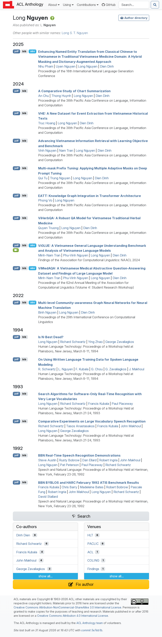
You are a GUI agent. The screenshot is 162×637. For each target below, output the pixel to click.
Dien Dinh (107, 66)
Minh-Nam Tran (49, 255)
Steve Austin (47, 460)
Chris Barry (69, 487)
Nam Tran (66, 150)
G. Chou (97, 369)
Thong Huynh (61, 96)
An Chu (43, 96)
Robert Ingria (108, 460)
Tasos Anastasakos (80, 426)
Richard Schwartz (73, 342)
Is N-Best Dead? (50, 337)
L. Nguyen (65, 369)
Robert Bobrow (117, 487)
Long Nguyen (87, 66)
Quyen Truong (48, 228)
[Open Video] (16, 250)
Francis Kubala (98, 404)
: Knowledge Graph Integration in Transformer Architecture (89, 196)
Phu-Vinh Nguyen (75, 255)
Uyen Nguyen (65, 66)
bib (24, 51)
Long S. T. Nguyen (75, 33)
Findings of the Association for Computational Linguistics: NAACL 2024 (89, 260)
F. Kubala (82, 369)
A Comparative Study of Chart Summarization (74, 91)
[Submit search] (155, 4)
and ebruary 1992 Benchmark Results (88, 482)
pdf (16, 51)
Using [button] (67, 5)
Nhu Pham (45, 66)
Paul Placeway (122, 404)
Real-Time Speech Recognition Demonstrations (79, 455)
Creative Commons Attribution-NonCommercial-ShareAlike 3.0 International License (67, 607)
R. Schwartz (47, 369)
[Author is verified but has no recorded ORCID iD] (51, 17)
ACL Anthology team (89, 623)
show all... (46, 576)
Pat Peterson (69, 465)
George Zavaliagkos (119, 342)
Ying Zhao (95, 342)
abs (32, 51)
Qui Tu (42, 178)
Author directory (135, 18)
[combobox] (134, 4)
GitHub (111, 5)
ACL (90, 552)
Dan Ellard (89, 460)
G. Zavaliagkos (115, 369)
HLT (90, 535)
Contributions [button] (86, 5)
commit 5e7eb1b (91, 630)
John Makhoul (131, 426)
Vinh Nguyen (47, 150)
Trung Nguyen (60, 178)
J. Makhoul (136, 369)
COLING (93, 560)
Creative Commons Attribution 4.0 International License (72, 615)
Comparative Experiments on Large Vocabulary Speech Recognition (92, 421)
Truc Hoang (46, 123)
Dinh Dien (23, 535)
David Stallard (48, 497)
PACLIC (93, 544)
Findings (93, 569)
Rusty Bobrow (69, 460)
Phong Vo (45, 200)
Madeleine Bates (92, 487)
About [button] (52, 5)
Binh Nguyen (47, 312)
